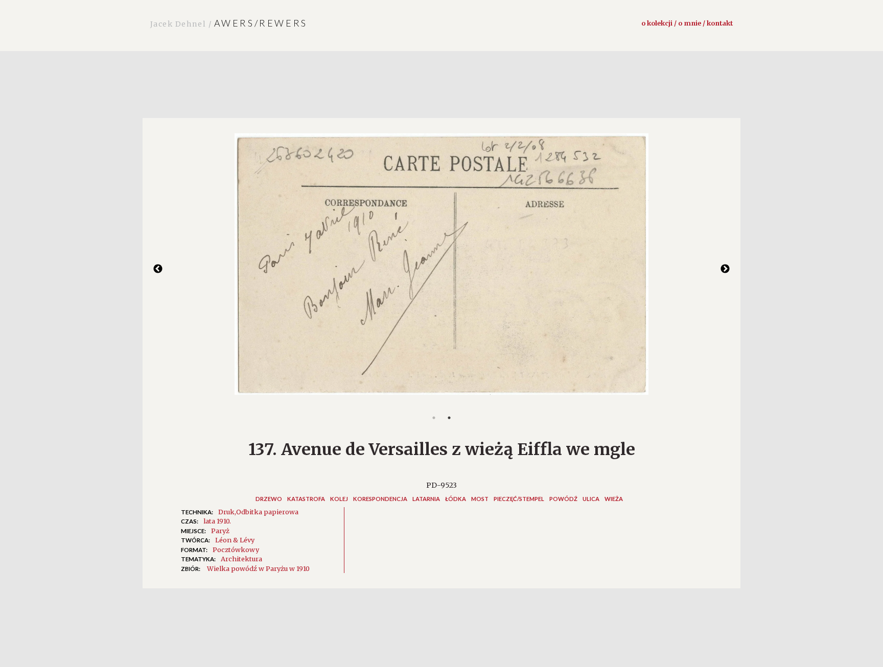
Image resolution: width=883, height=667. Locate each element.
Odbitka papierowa (267, 512)
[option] (441, 269)
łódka (455, 498)
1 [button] (434, 418)
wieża (614, 498)
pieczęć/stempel (519, 498)
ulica (591, 498)
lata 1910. (217, 521)
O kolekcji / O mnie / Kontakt (687, 23)
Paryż (220, 531)
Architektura (241, 559)
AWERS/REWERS (229, 23)
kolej (339, 498)
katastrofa (306, 498)
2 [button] (449, 418)
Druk (226, 512)
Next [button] (725, 269)
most (480, 498)
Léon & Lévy (234, 540)
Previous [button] (158, 269)
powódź (563, 498)
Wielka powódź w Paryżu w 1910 (258, 568)
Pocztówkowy (236, 549)
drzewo (268, 498)
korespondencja (380, 498)
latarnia (426, 498)
